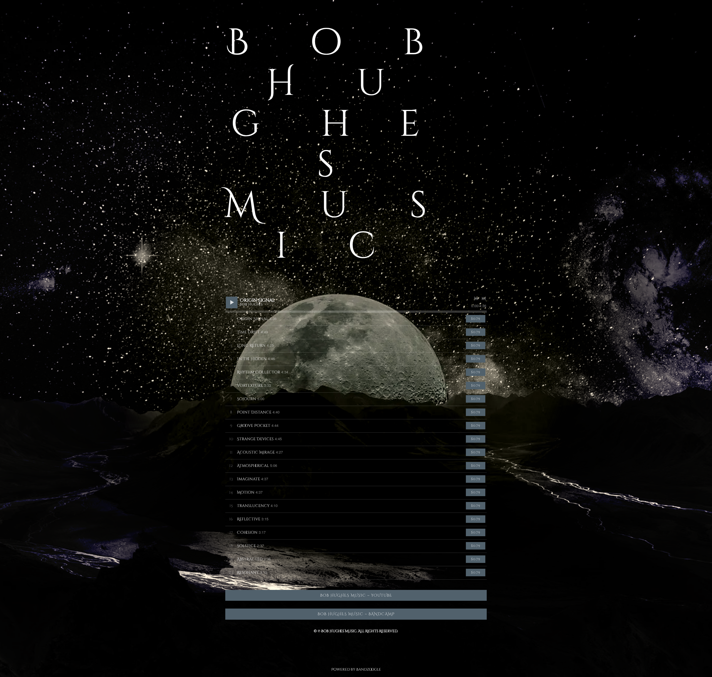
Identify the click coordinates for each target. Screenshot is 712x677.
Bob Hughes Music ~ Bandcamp (356, 614)
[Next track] (483, 298)
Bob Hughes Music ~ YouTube (356, 595)
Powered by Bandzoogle (356, 669)
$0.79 (475, 318)
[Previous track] (476, 298)
